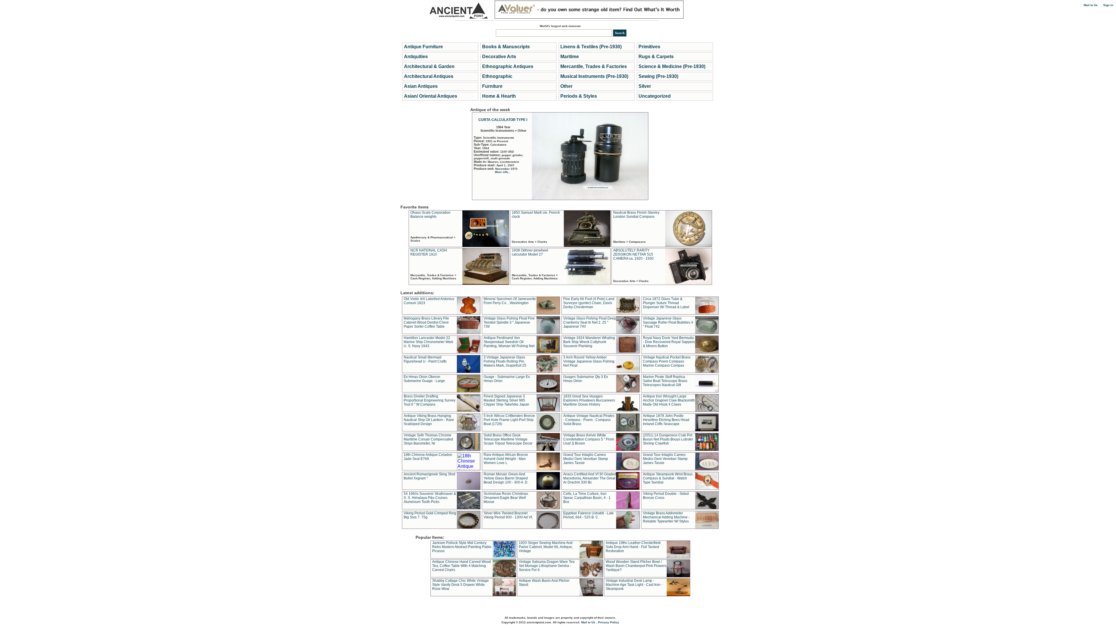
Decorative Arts (499, 56)
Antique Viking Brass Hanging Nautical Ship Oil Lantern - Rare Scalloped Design (429, 420)
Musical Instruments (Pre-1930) (594, 76)
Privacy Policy (608, 622)
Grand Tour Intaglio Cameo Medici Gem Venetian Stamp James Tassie (585, 459)
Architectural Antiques (428, 76)
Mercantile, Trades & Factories (593, 66)
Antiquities (416, 56)
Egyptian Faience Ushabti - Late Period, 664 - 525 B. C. (588, 515)
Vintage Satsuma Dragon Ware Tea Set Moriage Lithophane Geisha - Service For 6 (547, 566)
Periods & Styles (578, 96)
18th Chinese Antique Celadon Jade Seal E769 (428, 457)
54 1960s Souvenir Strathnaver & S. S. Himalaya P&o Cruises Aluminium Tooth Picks (430, 498)
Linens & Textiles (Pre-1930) (591, 46)
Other (566, 86)
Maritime (569, 56)
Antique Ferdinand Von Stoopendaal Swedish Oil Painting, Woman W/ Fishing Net (509, 342)
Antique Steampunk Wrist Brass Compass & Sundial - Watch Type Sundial (668, 478)
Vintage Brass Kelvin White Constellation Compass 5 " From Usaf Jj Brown (588, 439)
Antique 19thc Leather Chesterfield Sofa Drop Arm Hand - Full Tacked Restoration (633, 547)
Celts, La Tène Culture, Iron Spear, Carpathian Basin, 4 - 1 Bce (587, 498)
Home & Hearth (499, 96)
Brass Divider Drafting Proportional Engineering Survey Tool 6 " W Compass (429, 400)
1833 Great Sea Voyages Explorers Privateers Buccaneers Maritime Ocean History (589, 400)
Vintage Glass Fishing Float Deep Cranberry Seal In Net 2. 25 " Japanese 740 (589, 322)
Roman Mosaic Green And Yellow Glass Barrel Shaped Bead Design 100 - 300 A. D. (506, 478)
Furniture (492, 86)
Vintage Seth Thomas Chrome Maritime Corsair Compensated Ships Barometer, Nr (428, 439)
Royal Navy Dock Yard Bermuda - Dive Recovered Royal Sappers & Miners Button (669, 342)
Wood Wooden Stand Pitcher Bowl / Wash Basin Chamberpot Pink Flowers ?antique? (636, 566)
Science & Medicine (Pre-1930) (672, 66)
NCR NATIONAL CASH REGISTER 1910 (428, 252)
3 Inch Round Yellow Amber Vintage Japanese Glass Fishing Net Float (588, 361)
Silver (645, 86)
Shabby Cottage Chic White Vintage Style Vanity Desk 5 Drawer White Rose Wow (460, 585)
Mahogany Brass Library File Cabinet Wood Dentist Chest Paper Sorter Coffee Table (426, 322)
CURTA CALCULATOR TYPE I (502, 120)
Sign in (1108, 5)
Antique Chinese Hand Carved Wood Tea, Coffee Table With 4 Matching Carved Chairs (461, 566)
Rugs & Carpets (656, 56)
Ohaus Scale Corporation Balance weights (430, 214)
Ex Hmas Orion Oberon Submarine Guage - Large (424, 379)
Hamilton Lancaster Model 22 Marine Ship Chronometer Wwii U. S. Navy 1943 (428, 342)
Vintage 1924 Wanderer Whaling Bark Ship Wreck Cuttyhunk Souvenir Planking (589, 342)
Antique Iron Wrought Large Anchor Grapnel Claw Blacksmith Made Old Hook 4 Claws (669, 400)
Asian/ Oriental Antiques (430, 96)
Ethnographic (497, 76)
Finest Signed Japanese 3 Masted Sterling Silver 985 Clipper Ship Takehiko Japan (506, 400)
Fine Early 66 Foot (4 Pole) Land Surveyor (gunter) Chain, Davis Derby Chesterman (588, 303)
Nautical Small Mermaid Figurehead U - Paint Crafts (425, 359)
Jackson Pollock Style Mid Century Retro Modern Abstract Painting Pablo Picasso (461, 547)
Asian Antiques (421, 86)
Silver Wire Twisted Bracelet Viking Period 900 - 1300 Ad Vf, (508, 515)
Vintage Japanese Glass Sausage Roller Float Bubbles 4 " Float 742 (668, 322)
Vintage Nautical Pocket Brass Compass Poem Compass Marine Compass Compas (667, 361)
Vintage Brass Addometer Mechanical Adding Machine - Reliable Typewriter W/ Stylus (666, 517)
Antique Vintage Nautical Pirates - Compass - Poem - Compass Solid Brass (588, 420)
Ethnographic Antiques (507, 66)
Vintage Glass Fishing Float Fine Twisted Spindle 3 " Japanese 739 (509, 322)
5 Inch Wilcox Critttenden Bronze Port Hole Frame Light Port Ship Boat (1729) (509, 420)
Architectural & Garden (429, 66)
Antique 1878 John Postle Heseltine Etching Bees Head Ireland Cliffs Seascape (666, 420)
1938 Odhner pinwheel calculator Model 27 (530, 252)
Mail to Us (1091, 5)
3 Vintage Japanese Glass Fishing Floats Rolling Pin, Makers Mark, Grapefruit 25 (505, 361)
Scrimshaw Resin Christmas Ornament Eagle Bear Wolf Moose (506, 498)
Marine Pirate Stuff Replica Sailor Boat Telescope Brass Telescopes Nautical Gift (665, 381)
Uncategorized (655, 96)
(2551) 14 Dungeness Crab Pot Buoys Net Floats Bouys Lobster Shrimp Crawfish (668, 439)
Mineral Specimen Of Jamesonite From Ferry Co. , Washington (510, 301)
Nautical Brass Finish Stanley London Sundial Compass (636, 214)
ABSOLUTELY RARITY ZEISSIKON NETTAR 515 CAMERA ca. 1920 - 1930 (633, 254)
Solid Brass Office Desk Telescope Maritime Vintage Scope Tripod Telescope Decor (508, 439)
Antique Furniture (423, 46)
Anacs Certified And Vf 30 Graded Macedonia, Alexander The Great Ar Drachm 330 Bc (589, 478)
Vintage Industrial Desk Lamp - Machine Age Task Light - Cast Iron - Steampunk (634, 585)
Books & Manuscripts (506, 46)
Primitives (649, 46)
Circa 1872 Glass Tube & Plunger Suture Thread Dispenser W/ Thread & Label (666, 303)
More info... (503, 172)
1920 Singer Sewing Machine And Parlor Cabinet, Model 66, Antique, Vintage (546, 547)
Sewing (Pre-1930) (658, 76)
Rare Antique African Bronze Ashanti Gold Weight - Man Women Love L (506, 459)
